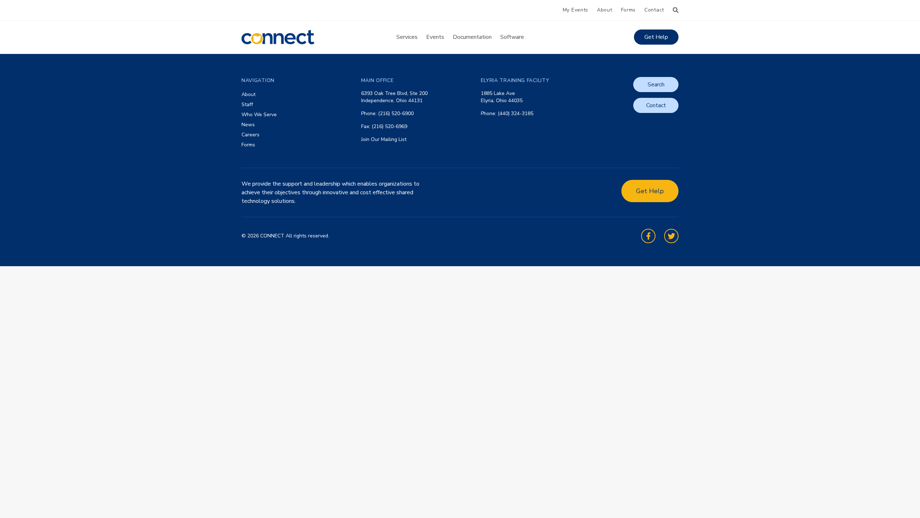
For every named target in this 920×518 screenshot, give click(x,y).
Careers (250, 134)
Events (435, 37)
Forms (628, 9)
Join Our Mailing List (383, 139)
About (604, 9)
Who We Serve (259, 114)
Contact (654, 9)
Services (407, 37)
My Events (575, 9)
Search (656, 84)
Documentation (472, 37)
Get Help (656, 37)
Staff (247, 104)
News (248, 124)
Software (512, 37)
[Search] (675, 10)
